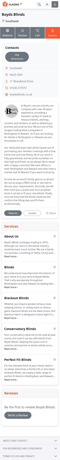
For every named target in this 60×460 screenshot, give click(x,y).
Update (32, 213)
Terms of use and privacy (18, 456)
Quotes (52, 35)
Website (7, 35)
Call (37, 35)
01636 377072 (18, 88)
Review (22, 35)
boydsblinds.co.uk (21, 94)
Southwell (12, 21)
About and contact (15, 440)
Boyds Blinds (13, 14)
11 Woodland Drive (21, 81)
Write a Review (18, 415)
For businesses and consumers (22, 448)
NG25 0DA (16, 74)
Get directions (17, 56)
